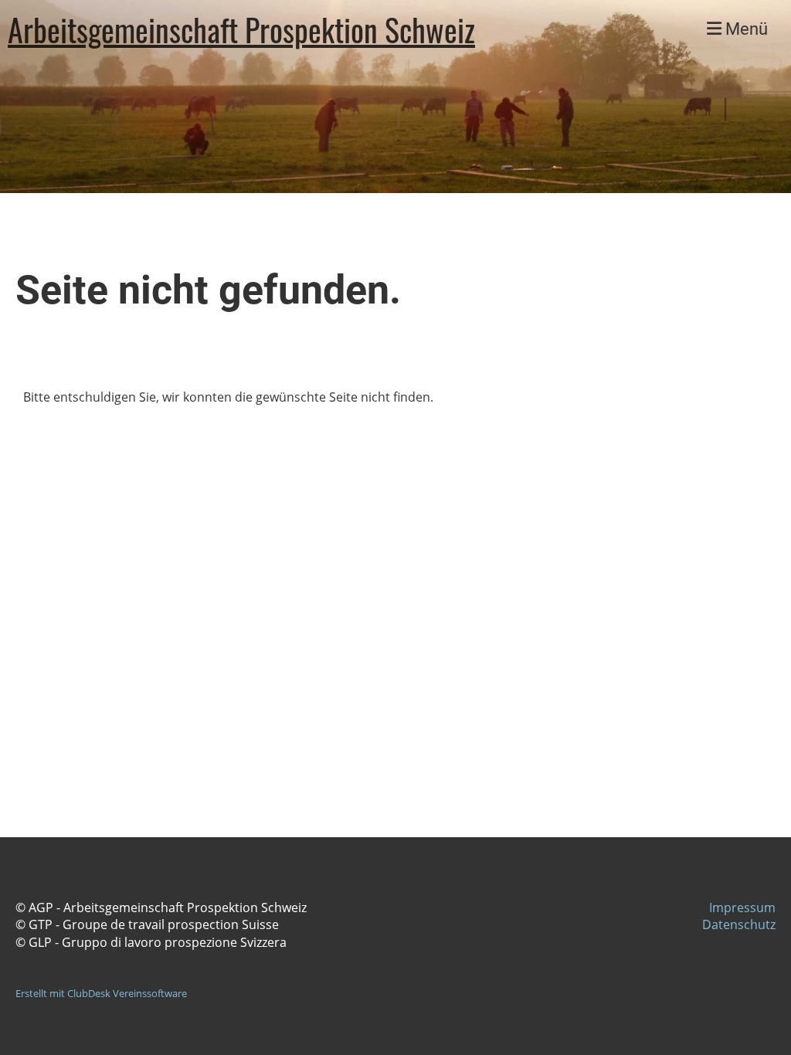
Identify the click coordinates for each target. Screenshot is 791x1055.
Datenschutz (739, 924)
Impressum (742, 907)
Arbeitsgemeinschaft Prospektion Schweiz (241, 29)
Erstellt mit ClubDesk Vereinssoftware (101, 993)
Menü (744, 29)
